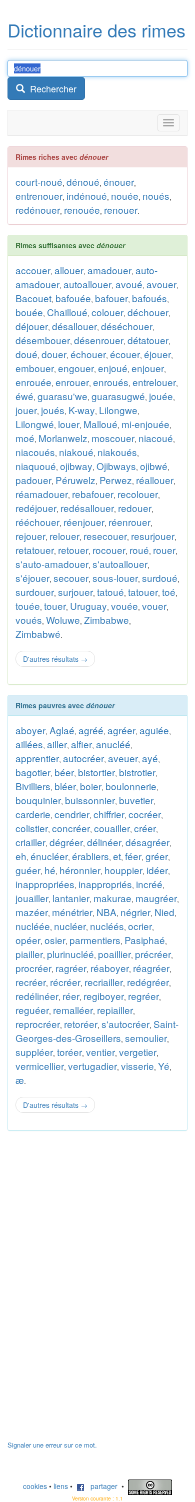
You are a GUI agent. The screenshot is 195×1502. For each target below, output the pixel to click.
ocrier (140, 926)
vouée (124, 605)
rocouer (109, 549)
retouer (73, 549)
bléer (65, 786)
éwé (25, 396)
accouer (33, 270)
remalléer (73, 1009)
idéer (157, 870)
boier (91, 786)
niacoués (35, 452)
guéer (28, 870)
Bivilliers (33, 786)
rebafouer (93, 494)
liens (61, 1486)
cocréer (144, 814)
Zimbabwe (106, 619)
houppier (123, 870)
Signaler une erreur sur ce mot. (52, 1445)
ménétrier (72, 912)
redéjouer (36, 507)
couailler (112, 828)
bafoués (149, 298)
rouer (164, 549)
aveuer (123, 758)
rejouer (31, 535)
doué (27, 354)
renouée (82, 209)
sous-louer (115, 577)
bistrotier (137, 772)
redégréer (148, 982)
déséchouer (126, 326)
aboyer (31, 730)
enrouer (72, 382)
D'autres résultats (55, 659)
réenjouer (84, 521)
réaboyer (109, 968)
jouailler (32, 898)
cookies (35, 1486)
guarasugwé (118, 396)
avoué (129, 284)
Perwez (116, 480)
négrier (135, 912)
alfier (81, 744)
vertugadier (92, 1065)
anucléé (113, 744)
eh (21, 856)
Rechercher (50, 88)
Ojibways (116, 466)
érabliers (90, 856)
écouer (125, 354)
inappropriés (105, 884)
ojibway (76, 466)
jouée (161, 396)
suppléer (34, 1051)
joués (52, 410)
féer (133, 856)
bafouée (73, 298)
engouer (76, 368)
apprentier (37, 758)
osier (55, 940)
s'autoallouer (120, 563)
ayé (150, 758)
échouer (88, 354)
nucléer (70, 926)
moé (25, 438)
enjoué (113, 368)
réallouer (155, 480)
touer (55, 605)
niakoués (117, 452)
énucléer (49, 856)
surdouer (35, 591)
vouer (154, 605)
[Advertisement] (83, 1291)
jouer (26, 410)
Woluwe (63, 619)
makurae (113, 898)
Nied (164, 912)
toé (169, 591)
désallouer (74, 326)
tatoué (110, 591)
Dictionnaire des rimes (97, 29)
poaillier (114, 954)
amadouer (110, 270)
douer (54, 354)
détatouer (148, 340)
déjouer (32, 326)
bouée (29, 312)
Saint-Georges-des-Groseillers (97, 1030)
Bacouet (34, 298)
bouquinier (38, 800)
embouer (35, 368)
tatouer (143, 591)
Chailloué (67, 312)
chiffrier (109, 814)
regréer (143, 995)
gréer (157, 856)
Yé (164, 1065)
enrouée (34, 382)
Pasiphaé (144, 940)
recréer (31, 982)
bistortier (96, 772)
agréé (91, 730)
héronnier (80, 870)
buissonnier (90, 800)
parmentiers (95, 940)
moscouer (113, 438)
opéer (28, 940)
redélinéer (37, 995)
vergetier (137, 1051)
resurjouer (152, 535)
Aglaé (62, 730)
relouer (65, 535)
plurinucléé (70, 954)
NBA (106, 912)
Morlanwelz (63, 438)
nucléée (33, 926)
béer (64, 772)
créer (145, 828)
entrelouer (154, 382)
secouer (71, 577)
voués (29, 619)
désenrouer (99, 340)
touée (28, 605)
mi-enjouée (146, 424)
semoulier (146, 1037)
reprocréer (38, 1023)
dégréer (66, 842)
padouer (34, 480)
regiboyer (104, 995)
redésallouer (87, 507)
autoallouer (88, 284)
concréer (71, 828)
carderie (33, 814)
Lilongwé (35, 424)
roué (139, 549)
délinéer (104, 842)
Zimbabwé (38, 633)
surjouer (75, 591)
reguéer (32, 1009)
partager (101, 1486)
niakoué (76, 452)
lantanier (71, 898)
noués (156, 195)
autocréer (83, 758)
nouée (124, 195)
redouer (135, 507)
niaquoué (36, 466)
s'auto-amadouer (52, 563)
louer (69, 424)
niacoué (155, 438)
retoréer (81, 1023)
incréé (149, 884)
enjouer (148, 368)
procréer (34, 968)
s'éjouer (33, 577)
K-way (81, 410)
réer (71, 995)
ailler (57, 744)
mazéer (32, 912)
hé (50, 870)
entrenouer (39, 195)
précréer (153, 954)
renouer (121, 209)
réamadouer (42, 494)
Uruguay (88, 605)
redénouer (38, 209)
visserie (137, 1065)
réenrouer (129, 521)
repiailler (115, 1009)
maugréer (156, 898)
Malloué (101, 424)
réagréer (151, 968)
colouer (108, 312)
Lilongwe (118, 410)
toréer (69, 1051)
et (117, 856)
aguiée (154, 730)
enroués (110, 382)
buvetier (136, 800)
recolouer (138, 494)
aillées (29, 744)
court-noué (39, 181)
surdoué (160, 577)
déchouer (148, 312)
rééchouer (38, 521)
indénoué (86, 195)
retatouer (35, 549)
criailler (31, 842)
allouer (69, 270)
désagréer (148, 842)
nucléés (107, 926)
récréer (65, 982)
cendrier (72, 814)
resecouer (105, 535)
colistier (32, 828)
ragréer (71, 968)
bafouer (111, 298)
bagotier (33, 772)
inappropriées (45, 884)
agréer (122, 730)
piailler (29, 954)
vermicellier (40, 1065)
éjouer (157, 354)
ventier (100, 1051)
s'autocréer (126, 1023)
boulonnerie (131, 786)
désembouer (43, 340)
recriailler (103, 982)
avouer (161, 284)
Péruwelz (76, 480)
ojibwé (154, 466)
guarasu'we (63, 396)
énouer (119, 181)
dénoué (83, 181)
